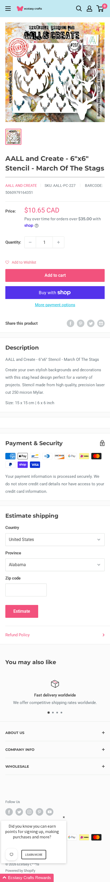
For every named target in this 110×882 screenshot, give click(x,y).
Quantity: (13, 242)
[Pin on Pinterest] (80, 323)
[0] (100, 8)
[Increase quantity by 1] (58, 242)
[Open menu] (8, 8)
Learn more (33, 855)
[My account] (89, 9)
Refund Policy (17, 635)
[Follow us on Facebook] (9, 812)
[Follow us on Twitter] (19, 812)
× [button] (64, 817)
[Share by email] (101, 323)
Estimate (21, 611)
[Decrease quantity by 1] (30, 242)
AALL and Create (21, 185)
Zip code (13, 578)
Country (12, 527)
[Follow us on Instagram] (29, 812)
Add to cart (55, 275)
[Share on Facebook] (70, 323)
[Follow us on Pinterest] (39, 812)
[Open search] (79, 9)
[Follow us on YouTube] (49, 812)
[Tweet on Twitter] (91, 323)
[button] (20, 262)
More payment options (55, 304)
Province (13, 553)
